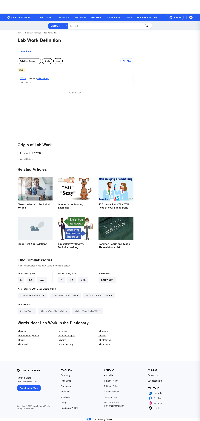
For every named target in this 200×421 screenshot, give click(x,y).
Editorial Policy (111, 386)
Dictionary (55, 25)
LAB (42, 279)
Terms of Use (110, 397)
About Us (108, 375)
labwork (21, 339)
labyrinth (62, 339)
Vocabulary (66, 397)
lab (21, 153)
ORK (83, 279)
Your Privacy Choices (103, 419)
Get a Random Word (29, 388)
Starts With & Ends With (32, 295)
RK (71, 279)
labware (102, 335)
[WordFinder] (191, 17)
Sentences (66, 386)
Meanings (26, 51)
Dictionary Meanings (33, 33)
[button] (175, 17)
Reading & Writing (69, 407)
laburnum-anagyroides (28, 335)
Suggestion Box (155, 380)
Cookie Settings (111, 391)
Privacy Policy (111, 380)
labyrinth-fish (105, 339)
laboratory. (43, 78)
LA (30, 279)
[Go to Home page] (19, 17)
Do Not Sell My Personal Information (114, 404)
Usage (64, 402)
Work (23, 78)
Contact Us (153, 375)
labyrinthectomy (65, 344)
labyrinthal (23, 344)
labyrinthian (104, 344)
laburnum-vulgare (66, 335)
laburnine (62, 331)
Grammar (65, 391)
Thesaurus (66, 380)
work (28, 153)
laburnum (103, 331)
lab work (107, 279)
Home (20, 33)
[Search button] (148, 26)
